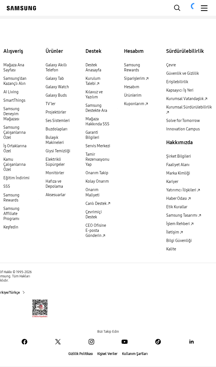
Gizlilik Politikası (80, 354)
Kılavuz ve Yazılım (94, 94)
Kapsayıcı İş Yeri (180, 90)
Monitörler (55, 173)
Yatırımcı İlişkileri (181, 190)
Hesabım (131, 87)
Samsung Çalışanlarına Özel (14, 132)
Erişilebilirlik (177, 82)
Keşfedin (10, 227)
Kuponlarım (134, 103)
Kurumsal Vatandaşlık (185, 98)
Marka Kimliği (178, 173)
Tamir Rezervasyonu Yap (97, 159)
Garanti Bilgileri (92, 135)
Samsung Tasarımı (182, 215)
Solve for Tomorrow (183, 120)
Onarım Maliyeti (93, 192)
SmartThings (14, 100)
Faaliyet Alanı (178, 164)
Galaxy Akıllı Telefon (56, 68)
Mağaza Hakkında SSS (97, 121)
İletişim (173, 232)
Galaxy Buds (56, 95)
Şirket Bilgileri (178, 156)
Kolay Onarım (97, 181)
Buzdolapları (57, 129)
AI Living (11, 92)
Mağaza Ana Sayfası (13, 68)
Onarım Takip (97, 173)
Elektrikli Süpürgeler (55, 162)
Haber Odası (177, 198)
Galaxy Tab (55, 78)
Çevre (171, 65)
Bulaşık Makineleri (55, 140)
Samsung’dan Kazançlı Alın (14, 81)
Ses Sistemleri (58, 120)
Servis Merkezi (98, 146)
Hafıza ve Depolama (54, 184)
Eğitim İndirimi (16, 178)
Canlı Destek (96, 203)
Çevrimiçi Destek (94, 214)
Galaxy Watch (57, 87)
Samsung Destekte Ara (96, 108)
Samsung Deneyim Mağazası (11, 114)
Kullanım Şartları (135, 354)
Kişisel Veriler (107, 354)
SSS (6, 186)
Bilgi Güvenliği (179, 240)
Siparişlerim (135, 78)
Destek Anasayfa (93, 68)
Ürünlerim (132, 95)
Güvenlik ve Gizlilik (182, 73)
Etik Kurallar (176, 207)
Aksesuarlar (56, 194)
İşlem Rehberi (178, 223)
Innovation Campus (183, 129)
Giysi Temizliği (58, 151)
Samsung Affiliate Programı (11, 213)
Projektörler (56, 112)
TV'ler (50, 103)
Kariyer (172, 181)
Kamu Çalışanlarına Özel (14, 164)
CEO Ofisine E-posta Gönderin (96, 230)
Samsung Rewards (11, 198)
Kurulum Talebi (93, 81)
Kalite (171, 249)
